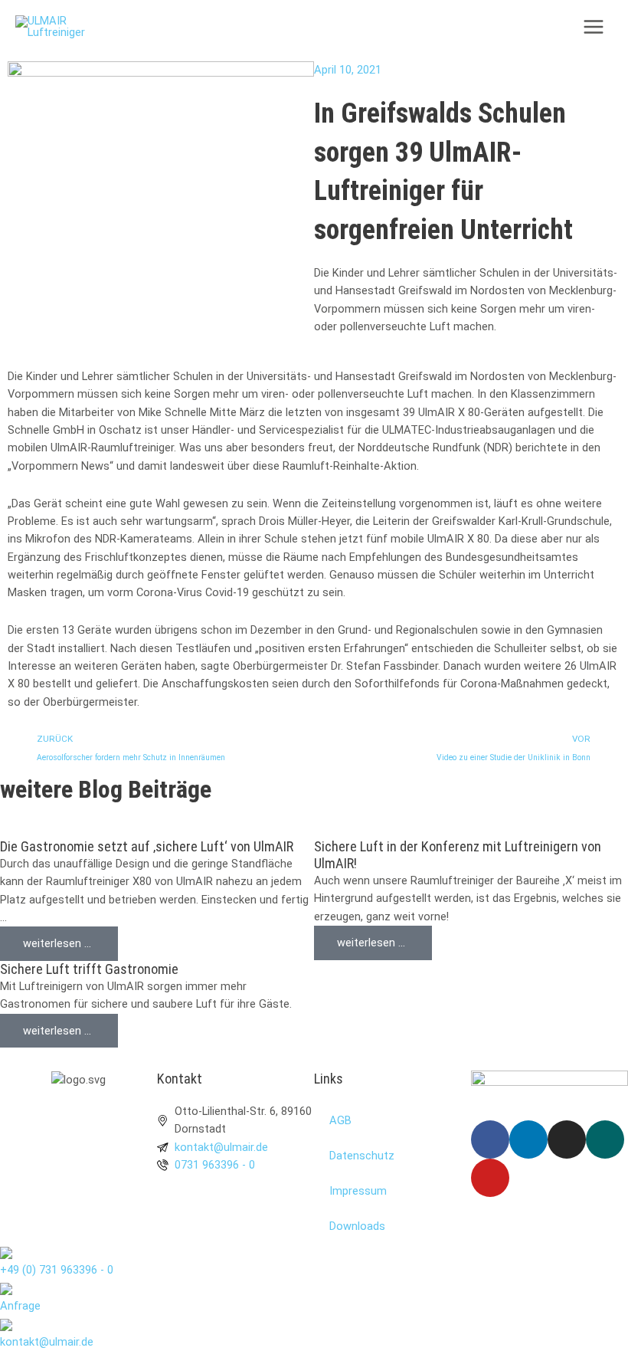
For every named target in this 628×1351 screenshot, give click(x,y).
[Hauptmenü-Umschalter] (593, 27)
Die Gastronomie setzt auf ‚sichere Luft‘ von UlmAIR (146, 846)
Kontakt (179, 1079)
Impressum (358, 1191)
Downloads (357, 1226)
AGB (340, 1120)
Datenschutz (361, 1155)
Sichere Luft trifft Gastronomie (89, 969)
